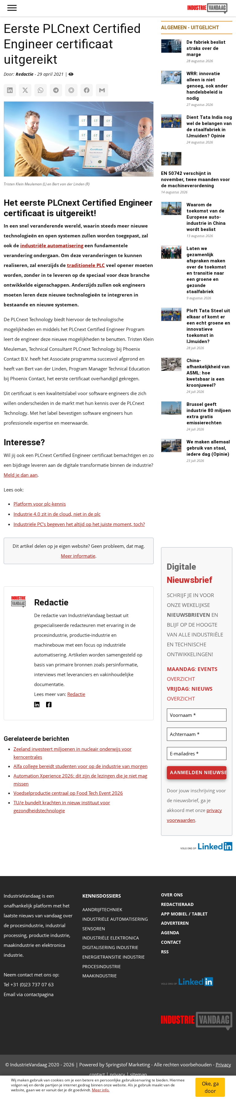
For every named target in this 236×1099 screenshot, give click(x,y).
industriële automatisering (51, 245)
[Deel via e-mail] (102, 90)
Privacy (223, 1064)
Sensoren (93, 928)
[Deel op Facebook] (87, 90)
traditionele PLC (86, 265)
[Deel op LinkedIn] (10, 90)
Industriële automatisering (115, 919)
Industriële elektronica (110, 938)
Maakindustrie (99, 976)
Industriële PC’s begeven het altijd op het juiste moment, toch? (79, 524)
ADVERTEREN (175, 923)
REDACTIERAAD (177, 904)
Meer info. (100, 1090)
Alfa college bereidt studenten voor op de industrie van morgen (81, 766)
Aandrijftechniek (102, 909)
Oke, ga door (210, 1087)
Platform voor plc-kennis (40, 504)
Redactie (76, 694)
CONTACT (171, 942)
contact (97, 1074)
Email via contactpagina (28, 994)
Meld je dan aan (20, 475)
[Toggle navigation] (12, 8)
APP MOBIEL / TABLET (184, 914)
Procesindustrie (101, 966)
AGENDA (170, 932)
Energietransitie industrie (113, 957)
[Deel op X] (25, 90)
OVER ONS (172, 895)
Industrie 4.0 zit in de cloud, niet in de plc (57, 514)
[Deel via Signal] (71, 90)
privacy (117, 1074)
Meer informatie (78, 556)
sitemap (138, 1074)
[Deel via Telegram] (56, 90)
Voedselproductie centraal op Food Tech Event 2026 (68, 793)
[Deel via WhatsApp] (40, 90)
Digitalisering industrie (110, 947)
